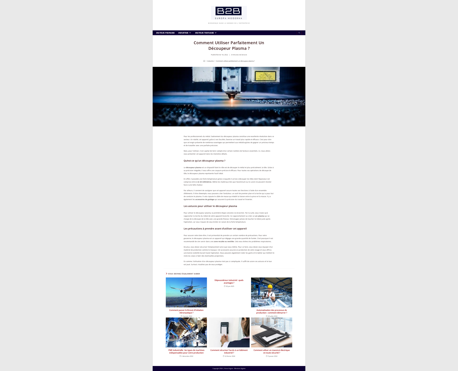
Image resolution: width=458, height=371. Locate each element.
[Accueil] (204, 61)
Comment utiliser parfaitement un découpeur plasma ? (235, 61)
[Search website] (299, 33)
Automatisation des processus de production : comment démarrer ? (271, 311)
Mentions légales (240, 368)
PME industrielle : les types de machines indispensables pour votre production (186, 351)
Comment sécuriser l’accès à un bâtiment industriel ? (229, 351)
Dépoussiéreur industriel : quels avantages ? (229, 281)
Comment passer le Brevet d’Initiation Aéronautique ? (186, 311)
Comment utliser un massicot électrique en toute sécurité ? (272, 351)
